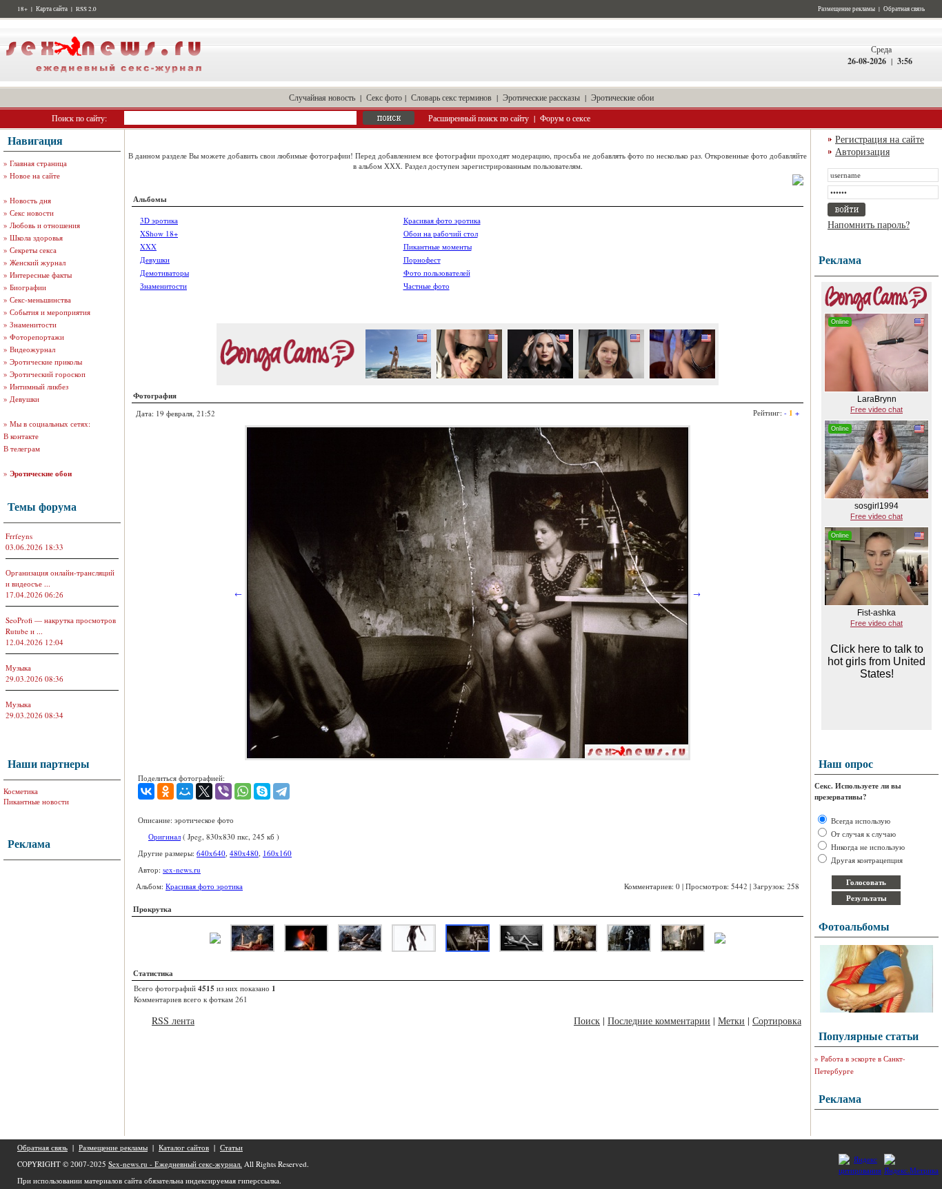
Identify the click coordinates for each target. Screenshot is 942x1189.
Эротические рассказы (541, 97)
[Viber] (223, 791)
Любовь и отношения (45, 225)
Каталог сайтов (184, 1147)
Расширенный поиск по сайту (478, 117)
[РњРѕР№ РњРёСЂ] (185, 791)
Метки (731, 1020)
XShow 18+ (159, 233)
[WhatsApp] (242, 791)
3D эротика (159, 220)
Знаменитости (33, 324)
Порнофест (422, 259)
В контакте (21, 436)
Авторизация (862, 151)
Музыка (18, 667)
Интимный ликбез (39, 386)
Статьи (231, 1147)
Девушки (24, 399)
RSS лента (173, 1020)
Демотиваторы (164, 272)
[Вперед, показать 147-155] (719, 940)
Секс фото (384, 97)
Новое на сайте (35, 175)
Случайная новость (322, 97)
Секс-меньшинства (40, 299)
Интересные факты (41, 275)
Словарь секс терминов (451, 97)
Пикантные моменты (437, 246)
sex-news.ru (182, 869)
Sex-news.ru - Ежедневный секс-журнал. (175, 1164)
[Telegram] (281, 791)
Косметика (20, 791)
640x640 (211, 853)
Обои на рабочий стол (440, 233)
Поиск (587, 1020)
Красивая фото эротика (442, 220)
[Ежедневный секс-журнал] (103, 78)
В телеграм (21, 448)
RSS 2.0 (86, 9)
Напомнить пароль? (869, 224)
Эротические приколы (46, 361)
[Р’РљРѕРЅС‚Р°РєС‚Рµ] (146, 791)
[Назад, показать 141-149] (215, 940)
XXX (148, 246)
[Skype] (262, 791)
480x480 (244, 853)
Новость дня (30, 200)
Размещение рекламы (846, 9)
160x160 (277, 853)
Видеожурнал (32, 349)
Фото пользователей (436, 272)
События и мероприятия (50, 312)
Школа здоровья (36, 237)
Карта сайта (52, 9)
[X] (204, 791)
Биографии (28, 287)
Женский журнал (38, 262)
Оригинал (164, 836)
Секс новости (32, 212)
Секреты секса (33, 250)
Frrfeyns (19, 536)
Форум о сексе (565, 117)
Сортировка (776, 1020)
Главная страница (38, 163)
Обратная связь (904, 9)
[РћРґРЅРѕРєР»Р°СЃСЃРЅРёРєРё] (165, 791)
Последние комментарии (659, 1020)
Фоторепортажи (37, 337)
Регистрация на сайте (879, 138)
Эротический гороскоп (48, 374)
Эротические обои (622, 97)
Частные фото (426, 286)
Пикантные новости (36, 801)
